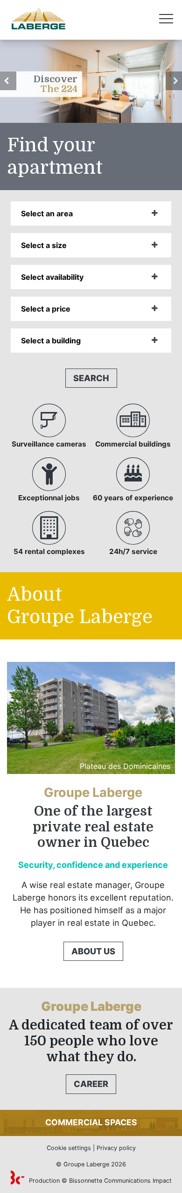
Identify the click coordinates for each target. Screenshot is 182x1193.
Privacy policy (116, 1147)
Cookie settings (69, 1147)
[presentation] (8, 80)
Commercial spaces (91, 1122)
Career (91, 1084)
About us (93, 951)
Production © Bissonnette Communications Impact (99, 1180)
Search (91, 378)
